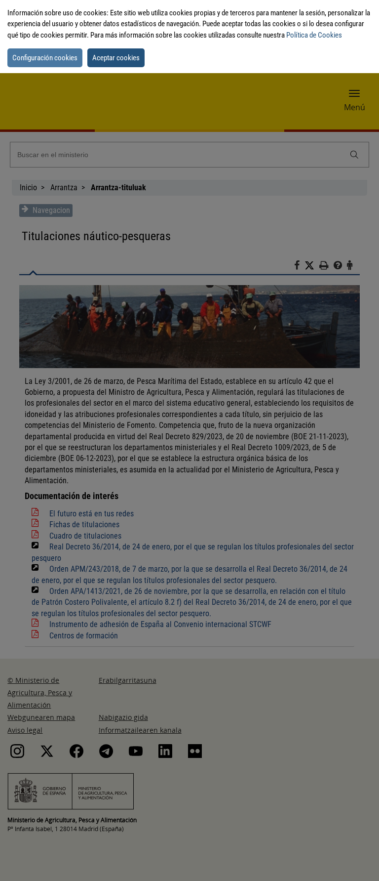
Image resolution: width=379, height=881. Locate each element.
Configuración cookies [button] (44, 57)
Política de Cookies (314, 35)
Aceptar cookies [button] (116, 57)
